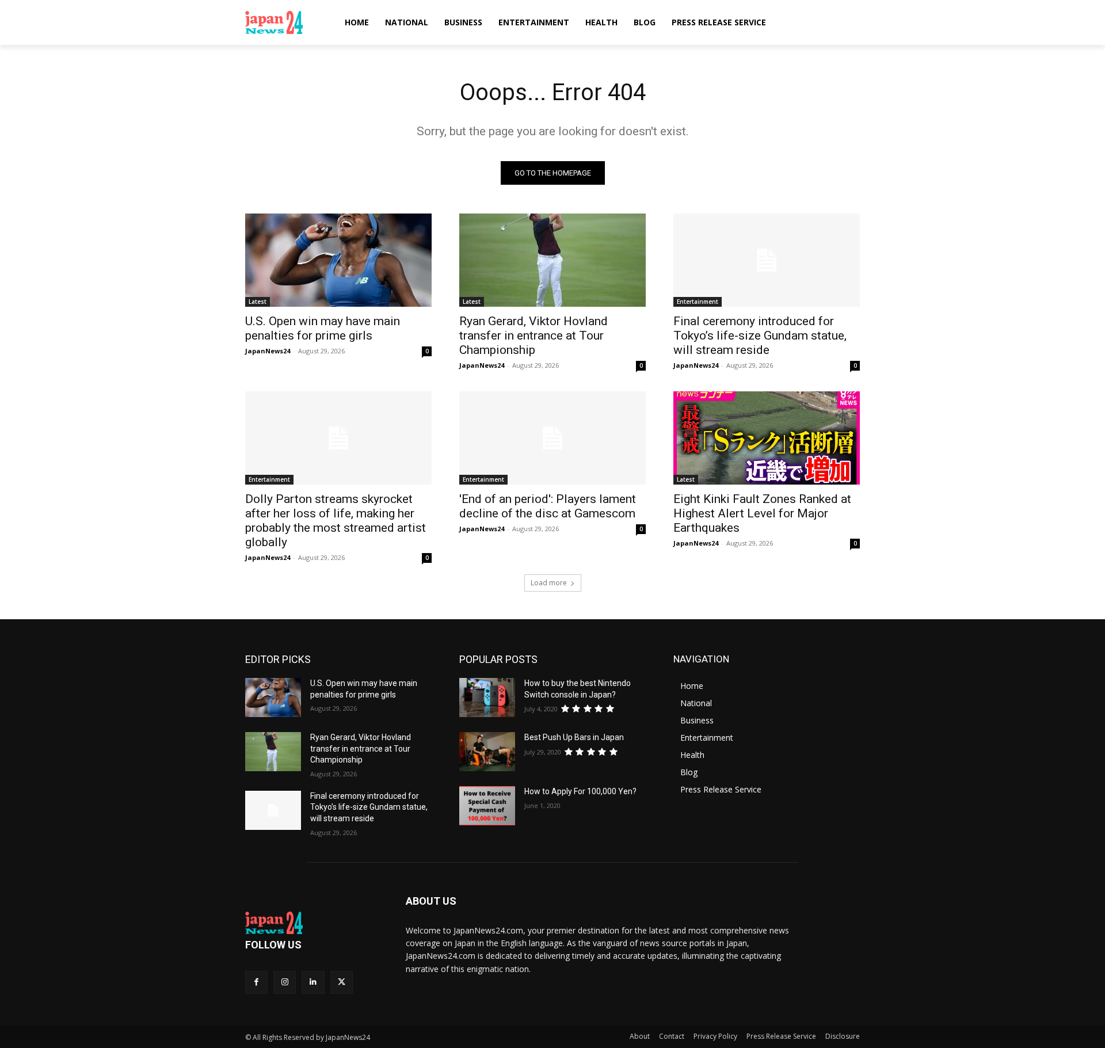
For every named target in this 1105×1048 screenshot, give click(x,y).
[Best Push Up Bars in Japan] (487, 751)
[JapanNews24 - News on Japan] (311, 923)
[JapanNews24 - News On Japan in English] (285, 22)
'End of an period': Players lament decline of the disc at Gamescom (547, 506)
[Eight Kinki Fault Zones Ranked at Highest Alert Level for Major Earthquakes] (766, 438)
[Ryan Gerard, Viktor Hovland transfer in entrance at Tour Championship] (552, 260)
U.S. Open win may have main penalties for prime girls (322, 328)
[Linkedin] (313, 982)
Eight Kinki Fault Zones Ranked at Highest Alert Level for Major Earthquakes (762, 513)
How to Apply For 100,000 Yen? (580, 791)
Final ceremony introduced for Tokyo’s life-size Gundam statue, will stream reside (760, 335)
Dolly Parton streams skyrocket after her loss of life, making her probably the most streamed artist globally (335, 520)
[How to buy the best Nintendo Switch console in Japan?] (487, 697)
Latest (257, 302)
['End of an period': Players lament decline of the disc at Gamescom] (552, 438)
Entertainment (697, 302)
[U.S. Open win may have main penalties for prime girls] (338, 260)
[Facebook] (256, 982)
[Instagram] (284, 982)
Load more (549, 583)
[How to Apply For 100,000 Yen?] (487, 805)
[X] (341, 982)
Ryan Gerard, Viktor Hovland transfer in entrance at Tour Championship (533, 335)
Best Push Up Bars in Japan (574, 737)
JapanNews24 (267, 350)
